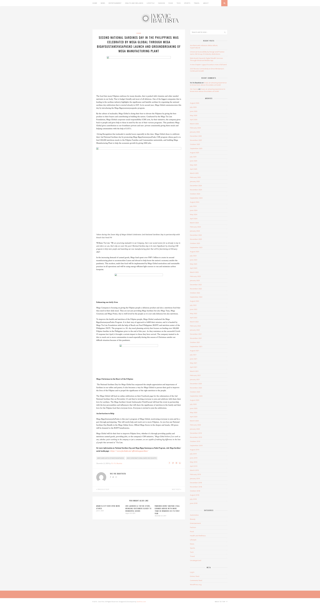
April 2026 (193, 119)
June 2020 (193, 408)
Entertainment (115, 3)
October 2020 (195, 392)
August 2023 (194, 251)
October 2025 (195, 144)
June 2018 (193, 503)
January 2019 (195, 478)
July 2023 (193, 256)
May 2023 (193, 264)
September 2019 (196, 445)
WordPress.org (195, 584)
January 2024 (195, 231)
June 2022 (193, 309)
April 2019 (193, 466)
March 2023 (194, 272)
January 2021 (195, 379)
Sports (187, 3)
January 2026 (195, 132)
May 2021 (193, 363)
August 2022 (194, 301)
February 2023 (195, 276)
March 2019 (194, 470)
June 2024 (193, 210)
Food (170, 3)
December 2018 (196, 482)
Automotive (194, 515)
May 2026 (193, 115)
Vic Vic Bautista (116, 463)
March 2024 (194, 223)
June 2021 (193, 359)
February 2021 (195, 375)
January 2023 (195, 280)
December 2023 (196, 235)
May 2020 (193, 412)
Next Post (176, 489)
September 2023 (196, 247)
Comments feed (196, 580)
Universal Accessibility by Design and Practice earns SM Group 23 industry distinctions (207, 53)
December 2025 (196, 136)
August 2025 (194, 152)
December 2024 (196, 185)
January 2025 (195, 181)
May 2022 (193, 313)
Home (94, 3)
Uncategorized (195, 560)
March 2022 (194, 322)
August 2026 (194, 103)
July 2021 (193, 355)
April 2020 (193, 416)
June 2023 (193, 260)
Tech (179, 3)
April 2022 (193, 317)
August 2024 (194, 202)
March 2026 (194, 124)
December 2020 (196, 383)
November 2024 (196, 190)
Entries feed (194, 576)
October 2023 (195, 243)
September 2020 (196, 396)
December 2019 (196, 433)
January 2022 (195, 330)
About (206, 3)
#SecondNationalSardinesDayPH (142, 458)
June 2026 (193, 111)
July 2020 (193, 404)
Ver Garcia (194, 89)
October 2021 (195, 342)
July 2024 (193, 206)
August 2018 (194, 495)
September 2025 (196, 148)
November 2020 (196, 388)
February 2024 (195, 227)
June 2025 (193, 161)
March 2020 (194, 421)
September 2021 (196, 346)
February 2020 (195, 425)
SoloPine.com (141, 601)
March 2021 (194, 371)
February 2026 (195, 128)
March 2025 (194, 173)
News (103, 3)
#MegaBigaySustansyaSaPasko (110, 458)
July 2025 (193, 157)
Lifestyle (150, 3)
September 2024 (196, 198)
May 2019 (193, 462)
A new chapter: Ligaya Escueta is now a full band (208, 64)
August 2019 (194, 449)
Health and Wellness (134, 3)
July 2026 (193, 107)
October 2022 (195, 293)
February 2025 (195, 177)
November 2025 (196, 140)
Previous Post (103, 489)
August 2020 (194, 400)
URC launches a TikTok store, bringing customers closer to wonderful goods (139, 508)
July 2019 (193, 454)
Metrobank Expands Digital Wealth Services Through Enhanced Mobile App (206, 59)
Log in (192, 572)
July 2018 (193, 499)
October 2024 (195, 194)
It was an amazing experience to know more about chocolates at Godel (208, 84)
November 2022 (196, 289)
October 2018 (195, 491)
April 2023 (193, 268)
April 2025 (193, 169)
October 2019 (195, 441)
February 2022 (195, 326)
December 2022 (196, 284)
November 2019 (196, 437)
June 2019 (193, 458)
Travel (197, 3)
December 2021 (196, 334)
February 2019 (195, 474)
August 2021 (194, 350)
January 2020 (195, 429)
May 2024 (193, 214)
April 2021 (193, 367)
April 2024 (193, 218)
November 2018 (196, 487)
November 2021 (196, 338)
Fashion (161, 3)
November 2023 (196, 239)
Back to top (220, 601)
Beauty (192, 519)
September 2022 (196, 297)
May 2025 (193, 165)
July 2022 (193, 305)
